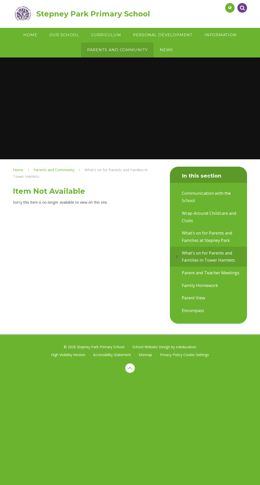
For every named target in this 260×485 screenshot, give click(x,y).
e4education (186, 346)
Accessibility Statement (112, 354)
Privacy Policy (171, 354)
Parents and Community (54, 169)
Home (18, 169)
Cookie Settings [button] (196, 354)
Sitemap (145, 354)
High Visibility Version (68, 354)
